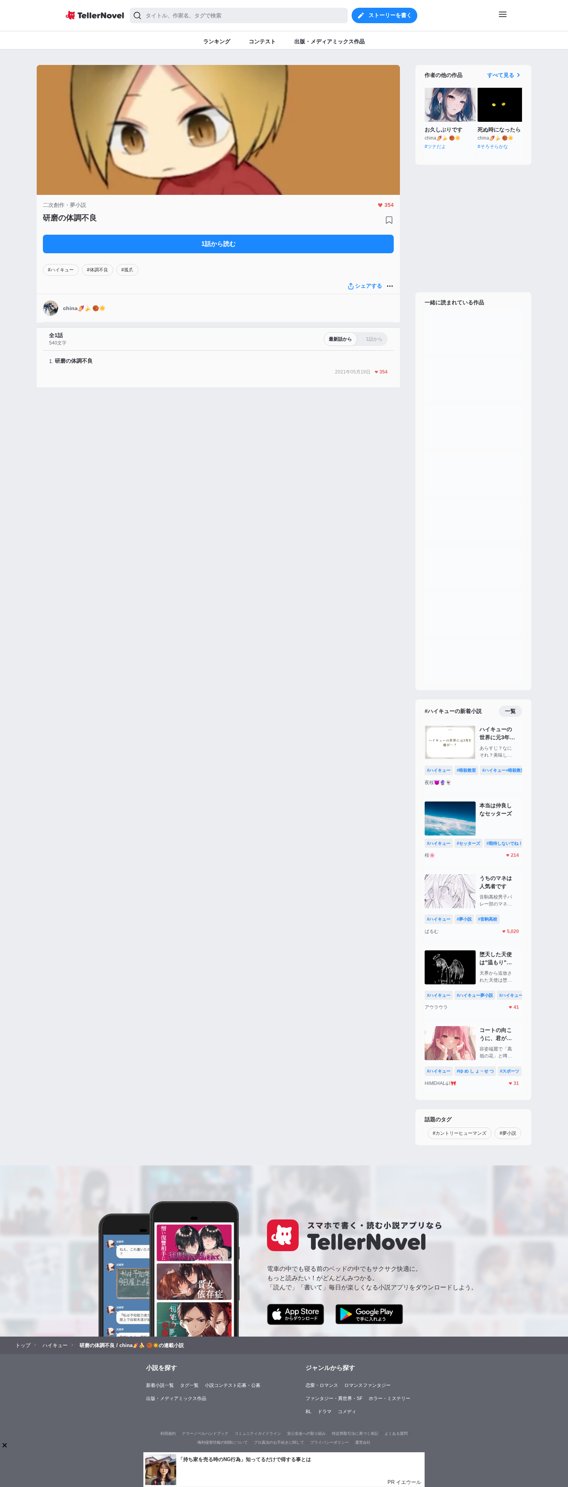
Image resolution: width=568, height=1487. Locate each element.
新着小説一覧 (160, 1385)
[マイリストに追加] (389, 220)
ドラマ (325, 1411)
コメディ (347, 1411)
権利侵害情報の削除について (222, 1442)
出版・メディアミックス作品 (176, 1398)
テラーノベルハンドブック (205, 1433)
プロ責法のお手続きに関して (279, 1442)
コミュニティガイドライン (258, 1433)
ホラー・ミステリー (389, 1398)
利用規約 (168, 1433)
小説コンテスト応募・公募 (232, 1385)
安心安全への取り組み (306, 1433)
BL (308, 1411)
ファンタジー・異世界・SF (334, 1398)
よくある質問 (396, 1433)
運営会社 (363, 1442)
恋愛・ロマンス (322, 1385)
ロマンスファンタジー (367, 1385)
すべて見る (500, 75)
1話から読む (218, 243)
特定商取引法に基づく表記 (355, 1433)
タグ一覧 (189, 1385)
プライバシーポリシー (329, 1442)
